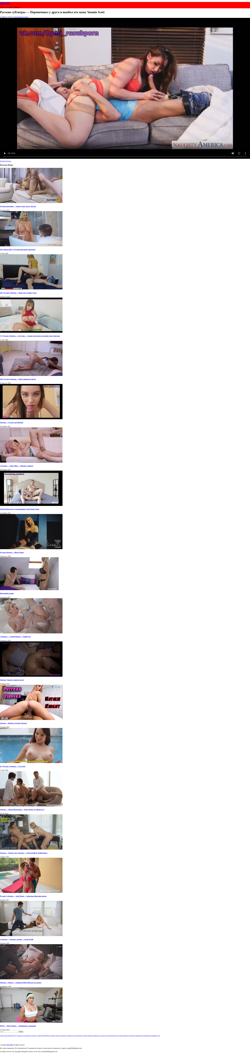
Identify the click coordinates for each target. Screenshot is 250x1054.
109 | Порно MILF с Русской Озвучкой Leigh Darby (18, 249)
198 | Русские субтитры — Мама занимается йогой (18, 379)
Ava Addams (68, 1035)
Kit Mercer (41, 1035)
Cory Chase (17, 1035)
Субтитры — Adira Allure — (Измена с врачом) (16, 466)
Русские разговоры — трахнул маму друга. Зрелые (18, 206)
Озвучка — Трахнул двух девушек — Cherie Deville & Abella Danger (23, 853)
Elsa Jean (4, 1035)
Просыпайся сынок (7, 593)
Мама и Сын (157, 1035)
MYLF (12, 1035)
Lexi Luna (99, 1035)
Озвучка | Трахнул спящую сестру (12, 680)
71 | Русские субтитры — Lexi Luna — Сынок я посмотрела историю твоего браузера (30, 336)
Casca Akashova (120, 1035)
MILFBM (5, 3)
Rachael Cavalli (150, 1035)
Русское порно (74, 1035)
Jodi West (114, 1035)
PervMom (8, 1035)
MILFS (4, 17)
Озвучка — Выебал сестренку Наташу (13, 723)
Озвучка (50, 1035)
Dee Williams (94, 1035)
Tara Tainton (62, 1035)
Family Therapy (55, 1035)
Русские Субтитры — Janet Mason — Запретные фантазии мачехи (23, 896)
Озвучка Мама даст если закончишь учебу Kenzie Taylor (19, 509)
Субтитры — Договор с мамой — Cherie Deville (16, 939)
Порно (2, 161)
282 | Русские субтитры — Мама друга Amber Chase (18, 293)
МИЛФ (46, 1035)
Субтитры (7, 161)
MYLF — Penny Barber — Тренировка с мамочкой (18, 1026)
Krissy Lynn (36, 1035)
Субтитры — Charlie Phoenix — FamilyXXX (15, 637)
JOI (1, 1035)
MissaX (27, 1035)
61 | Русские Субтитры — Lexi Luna (12, 766)
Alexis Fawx (22, 1035)
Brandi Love (127, 1035)
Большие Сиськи (82, 1035)
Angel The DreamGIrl (107, 1035)
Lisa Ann (31, 1035)
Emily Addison (143, 1035)
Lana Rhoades (136, 1035)
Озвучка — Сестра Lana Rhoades (11, 422)
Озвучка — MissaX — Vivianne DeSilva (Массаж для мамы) (20, 982)
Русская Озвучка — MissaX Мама (12, 552)
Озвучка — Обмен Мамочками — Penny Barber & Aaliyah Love (22, 809)
